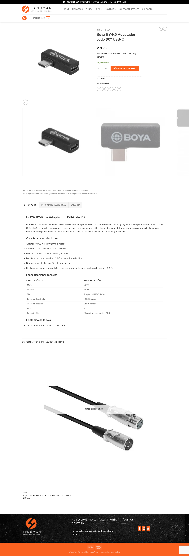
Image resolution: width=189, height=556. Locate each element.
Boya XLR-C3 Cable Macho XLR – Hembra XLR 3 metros (47, 496)
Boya (107, 30)
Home (66, 9)
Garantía (75, 205)
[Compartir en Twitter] (104, 89)
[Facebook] (139, 528)
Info (98, 9)
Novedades (110, 9)
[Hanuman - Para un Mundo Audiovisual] (40, 9)
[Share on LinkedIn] (119, 89)
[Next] (32, 100)
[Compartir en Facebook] (99, 89)
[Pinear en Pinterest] (114, 89)
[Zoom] (25, 102)
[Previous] (23, 178)
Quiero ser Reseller (129, 9)
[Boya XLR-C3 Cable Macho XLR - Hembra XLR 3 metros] (94, 419)
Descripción (30, 205)
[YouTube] (148, 528)
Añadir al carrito (124, 68)
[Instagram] (143, 528)
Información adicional (53, 205)
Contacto (147, 9)
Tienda (89, 9)
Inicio (100, 30)
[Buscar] (24, 18)
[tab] (30, 205)
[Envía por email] (109, 89)
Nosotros (77, 9)
